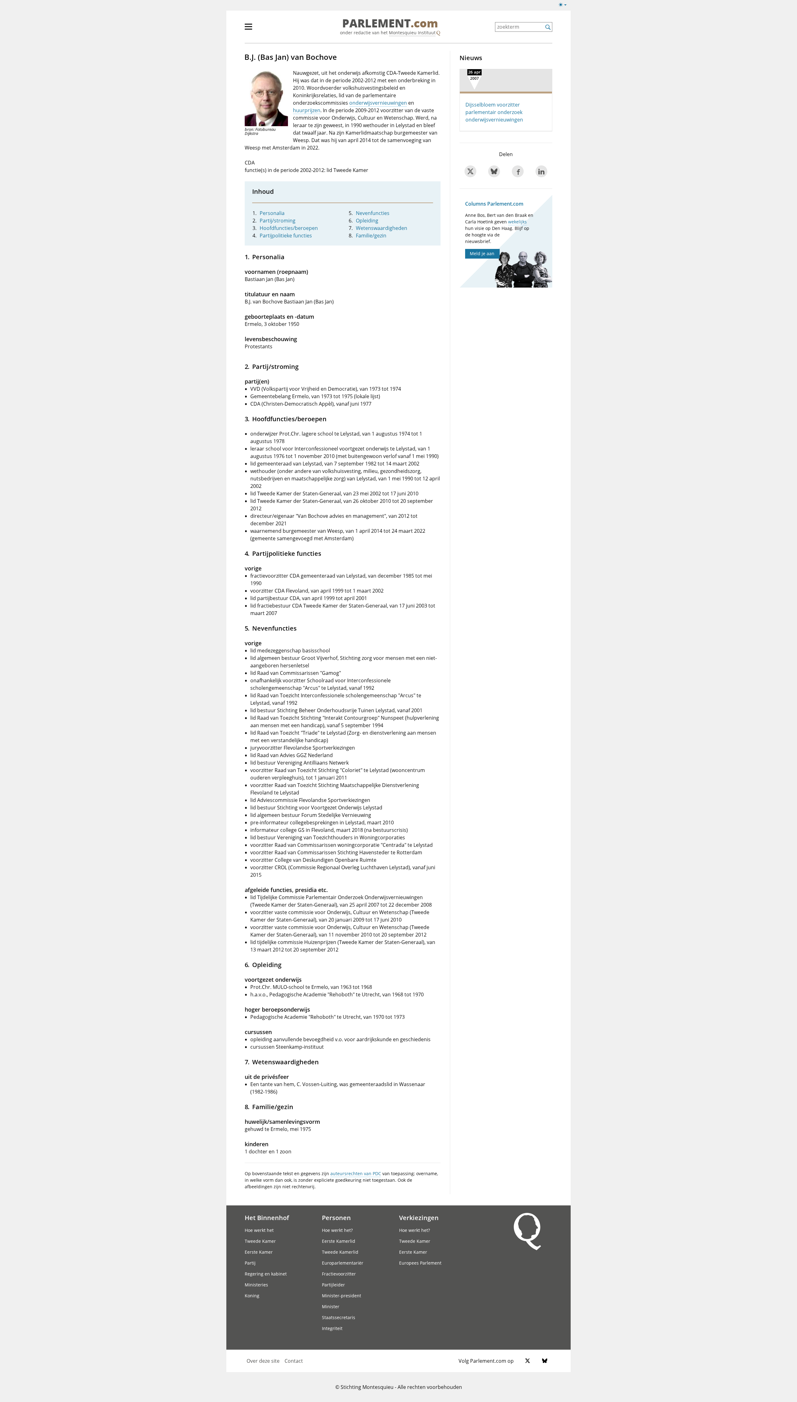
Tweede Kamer (260, 1241)
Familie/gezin (371, 235)
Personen (336, 1217)
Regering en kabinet (266, 1274)
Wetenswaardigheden (381, 228)
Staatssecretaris (338, 1317)
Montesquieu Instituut (412, 33)
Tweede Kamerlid (340, 1252)
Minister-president (341, 1296)
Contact (294, 1360)
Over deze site (263, 1360)
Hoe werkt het (259, 1230)
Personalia (272, 213)
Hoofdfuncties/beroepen (289, 228)
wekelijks (517, 222)
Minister (330, 1306)
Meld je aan (482, 253)
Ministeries (256, 1285)
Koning (252, 1296)
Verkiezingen (419, 1217)
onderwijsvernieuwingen (378, 102)
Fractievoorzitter (339, 1274)
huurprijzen (306, 110)
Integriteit (332, 1328)
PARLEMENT (390, 23)
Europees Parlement (420, 1263)
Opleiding (367, 220)
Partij (250, 1263)
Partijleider (333, 1285)
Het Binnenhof (267, 1217)
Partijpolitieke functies (286, 235)
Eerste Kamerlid (338, 1241)
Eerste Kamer (259, 1252)
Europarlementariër (342, 1263)
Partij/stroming (277, 220)
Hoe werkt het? (337, 1230)
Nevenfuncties (372, 213)
